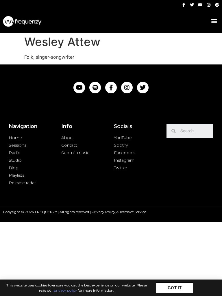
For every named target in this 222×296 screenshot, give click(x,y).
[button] (174, 287)
